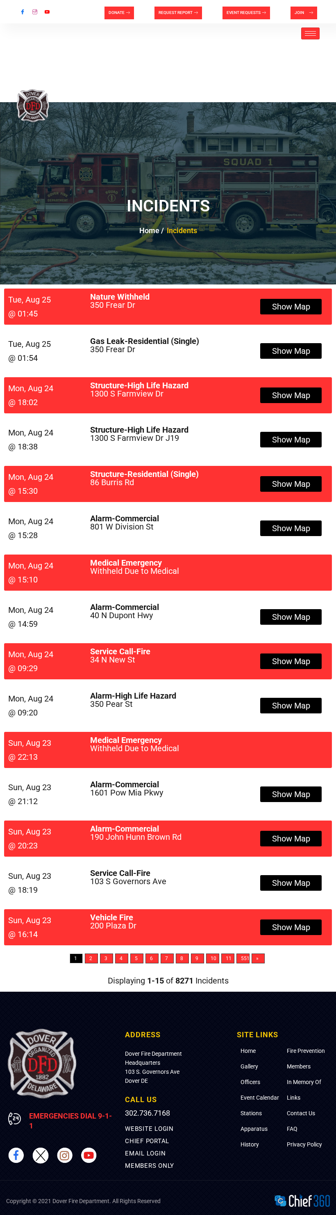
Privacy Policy (304, 1144)
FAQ (292, 1129)
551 (245, 958)
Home (248, 1051)
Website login (149, 1128)
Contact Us (301, 1113)
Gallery (249, 1066)
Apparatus (254, 1129)
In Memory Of (304, 1082)
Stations (251, 1113)
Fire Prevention (306, 1051)
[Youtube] (47, 12)
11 (229, 958)
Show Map (291, 307)
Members (299, 1066)
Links (293, 1097)
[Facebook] (22, 12)
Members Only (149, 1165)
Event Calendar (260, 1097)
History (250, 1144)
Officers (250, 1082)
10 (213, 958)
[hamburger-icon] (310, 33)
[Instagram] (35, 12)
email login (145, 1153)
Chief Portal (147, 1141)
